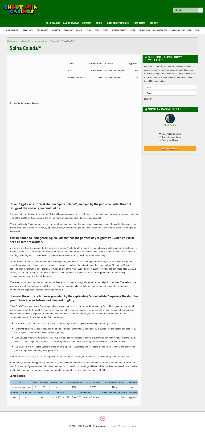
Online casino (53, 23)
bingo (105, 30)
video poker (42, 30)
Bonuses (86, 23)
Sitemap (132, 426)
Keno (96, 30)
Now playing (170, 148)
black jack (28, 30)
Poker (132, 30)
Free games (139, 23)
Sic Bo (88, 30)
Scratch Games (119, 30)
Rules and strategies (118, 23)
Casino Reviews (71, 23)
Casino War (144, 30)
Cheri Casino (170, 125)
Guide (99, 23)
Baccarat (68, 30)
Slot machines (13, 30)
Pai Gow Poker (160, 30)
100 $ (164, 134)
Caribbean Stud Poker (180, 30)
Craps (79, 30)
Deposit (154, 23)
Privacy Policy (117, 426)
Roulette (56, 30)
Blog (197, 30)
